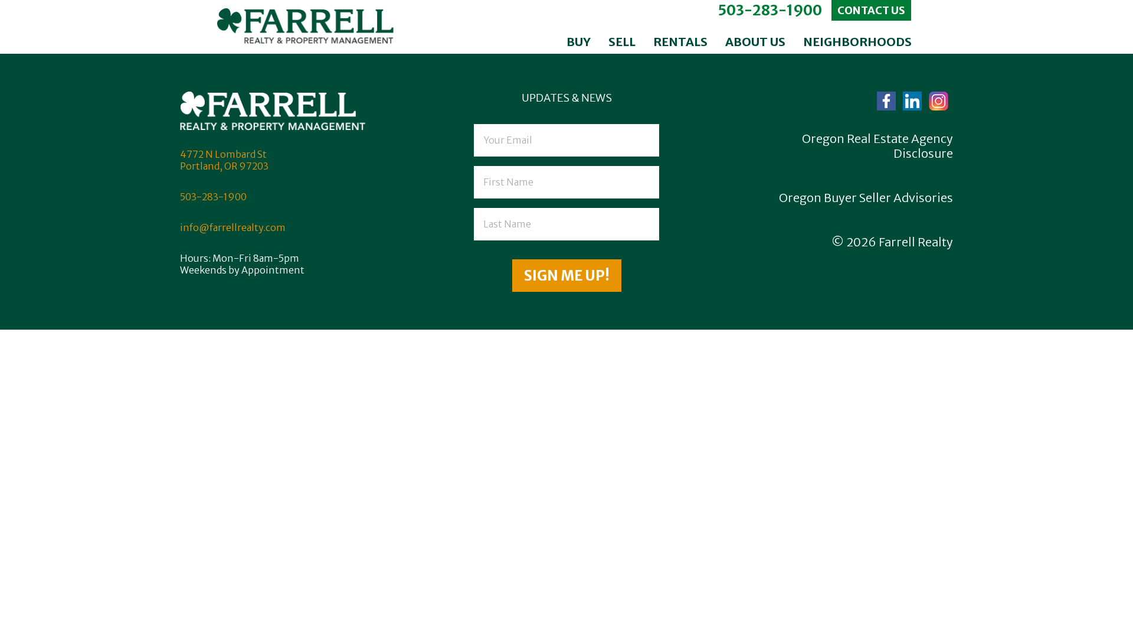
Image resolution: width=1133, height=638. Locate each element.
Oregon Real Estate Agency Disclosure (877, 146)
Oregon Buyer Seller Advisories (866, 197)
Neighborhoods (857, 41)
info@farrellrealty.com (233, 227)
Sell (622, 41)
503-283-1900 (770, 10)
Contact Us (871, 10)
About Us (755, 41)
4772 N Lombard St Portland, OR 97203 (224, 160)
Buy (578, 41)
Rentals (680, 41)
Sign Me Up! (567, 275)
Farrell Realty (916, 242)
